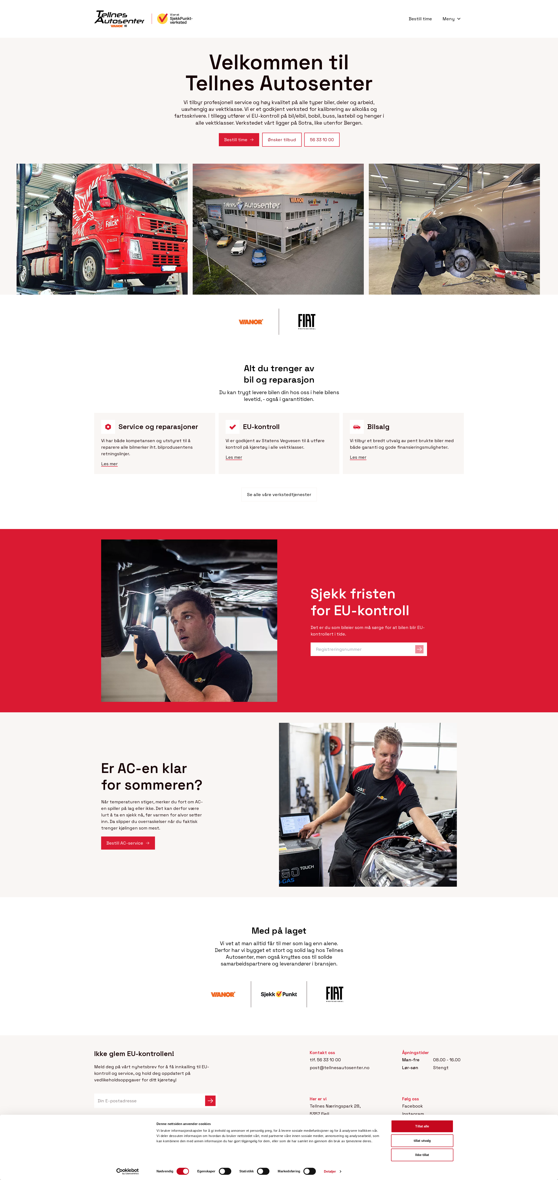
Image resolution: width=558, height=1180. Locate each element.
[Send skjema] (210, 1101)
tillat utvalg (422, 1140)
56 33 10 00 (329, 1060)
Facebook (412, 1106)
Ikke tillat (422, 1155)
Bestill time (420, 19)
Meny (448, 19)
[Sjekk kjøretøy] (419, 649)
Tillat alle (422, 1126)
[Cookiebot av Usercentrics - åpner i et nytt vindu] (128, 1171)
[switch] (225, 1171)
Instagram (413, 1114)
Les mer (109, 464)
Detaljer (330, 1171)
